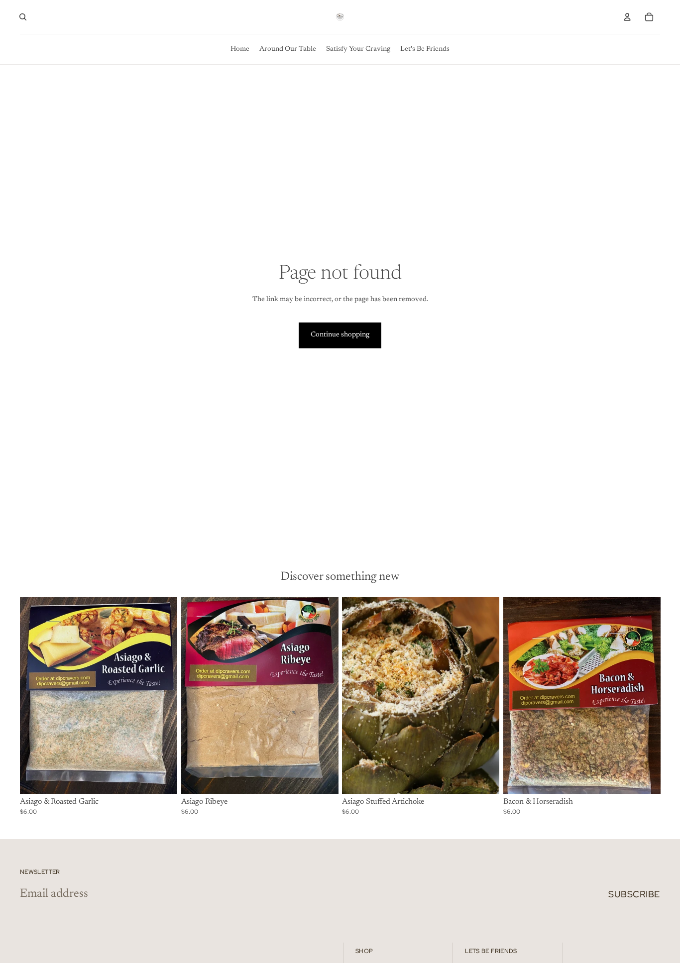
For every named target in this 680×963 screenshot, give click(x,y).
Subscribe (634, 894)
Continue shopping (340, 334)
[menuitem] (239, 49)
